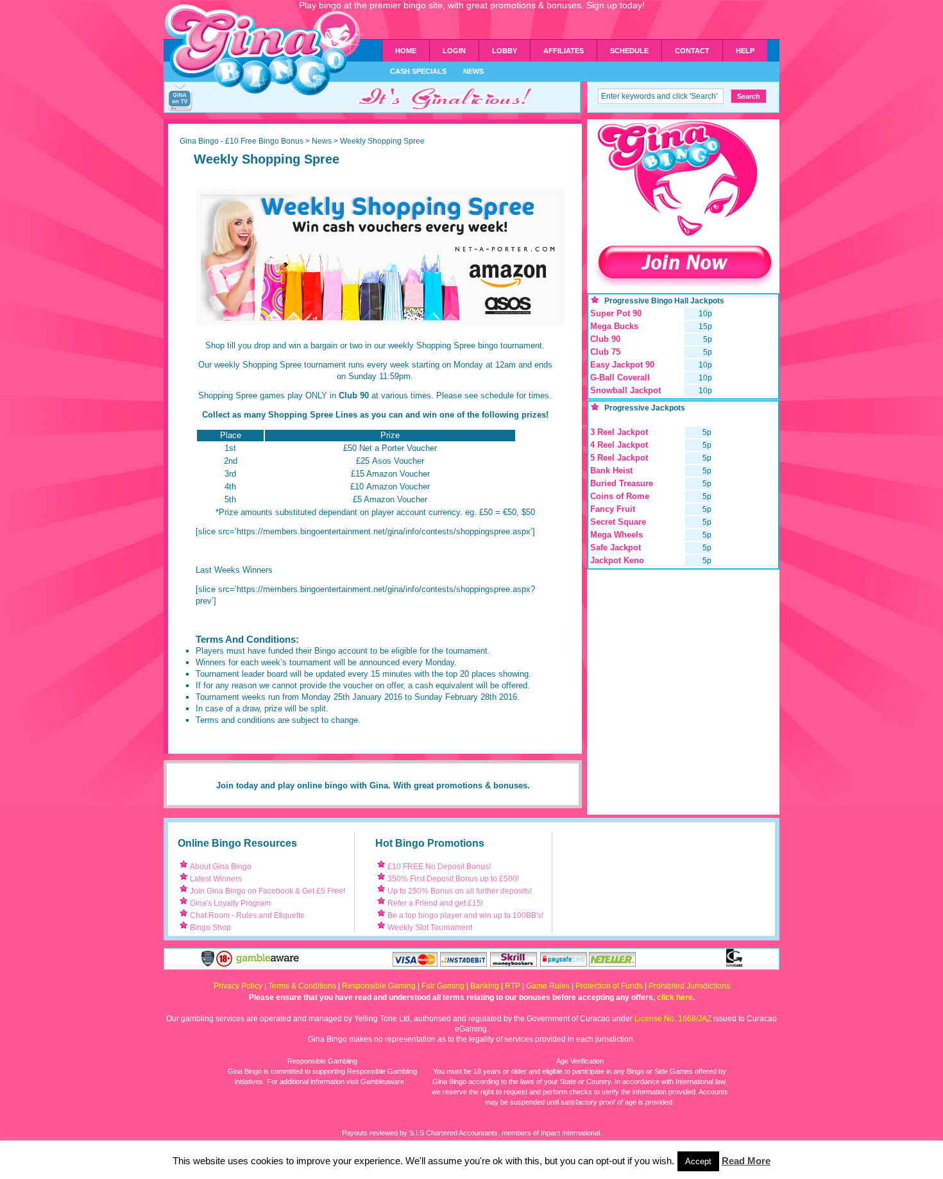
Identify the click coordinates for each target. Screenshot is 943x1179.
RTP (512, 985)
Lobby (504, 51)
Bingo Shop (210, 927)
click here (675, 997)
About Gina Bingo (220, 866)
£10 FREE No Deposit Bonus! (439, 866)
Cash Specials (418, 71)
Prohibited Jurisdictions (689, 985)
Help (745, 51)
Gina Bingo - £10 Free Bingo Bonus (241, 141)
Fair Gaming (442, 985)
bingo (336, 785)
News (473, 71)
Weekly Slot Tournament (429, 927)
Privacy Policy (238, 985)
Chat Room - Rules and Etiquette (247, 915)
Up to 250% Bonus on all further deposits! (459, 890)
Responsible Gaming (379, 985)
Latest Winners (216, 878)
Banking (484, 985)
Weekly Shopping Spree (266, 159)
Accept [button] (698, 1161)
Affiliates (563, 51)
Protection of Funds (609, 985)
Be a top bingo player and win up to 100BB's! (465, 915)
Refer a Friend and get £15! (435, 903)
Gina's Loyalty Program (230, 903)
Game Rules (548, 985)
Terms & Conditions (302, 985)
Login (454, 51)
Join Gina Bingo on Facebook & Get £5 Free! (267, 890)
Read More (746, 1161)
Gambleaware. (383, 1081)
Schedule (629, 51)
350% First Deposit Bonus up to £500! (453, 878)
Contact (692, 51)
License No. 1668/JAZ (672, 1018)
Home (405, 51)
